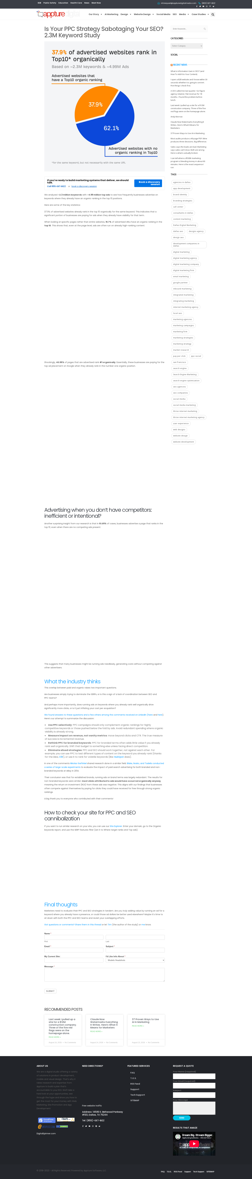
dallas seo (178, 231)
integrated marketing (183, 295)
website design (180, 435)
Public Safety (49, 3)
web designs (179, 429)
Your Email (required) (184, 1081)
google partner (180, 282)
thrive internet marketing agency (188, 417)
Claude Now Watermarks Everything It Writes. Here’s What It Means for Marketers (104, 1023)
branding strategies (182, 200)
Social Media (163, 14)
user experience (181, 423)
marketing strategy (182, 344)
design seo (178, 237)
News (86, 3)
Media (182, 14)
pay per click (179, 356)
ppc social (196, 356)
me (143, 924)
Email (47, 946)
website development (183, 442)
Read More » (55, 1037)
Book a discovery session (149, 183)
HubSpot (119, 757)
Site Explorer (116, 826)
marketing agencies (182, 319)
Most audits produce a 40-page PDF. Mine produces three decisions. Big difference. (189, 140)
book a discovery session (84, 186)
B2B (39, 3)
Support (134, 1089)
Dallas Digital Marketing (184, 225)
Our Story (94, 14)
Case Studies (199, 14)
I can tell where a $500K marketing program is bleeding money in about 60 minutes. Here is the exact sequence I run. (188, 163)
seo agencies (179, 386)
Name (47, 933)
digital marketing (181, 252)
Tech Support (137, 1094)
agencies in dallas (181, 182)
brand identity (180, 194)
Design (124, 14)
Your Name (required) (184, 1071)
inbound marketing (182, 288)
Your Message (180, 1100)
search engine (180, 368)
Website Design (142, 14)
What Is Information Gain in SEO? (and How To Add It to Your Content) (187, 73)
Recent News (180, 64)
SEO (175, 14)
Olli (61, 757)
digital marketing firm (183, 270)
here (150, 714)
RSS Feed (135, 1083)
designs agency (196, 231)
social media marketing (184, 405)
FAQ (132, 1072)
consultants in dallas (183, 213)
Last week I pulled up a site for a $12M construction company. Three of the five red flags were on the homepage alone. (63, 1026)
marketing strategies (183, 337)
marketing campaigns (183, 325)
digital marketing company (186, 264)
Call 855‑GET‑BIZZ (56, 186)
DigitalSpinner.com (46, 1133)
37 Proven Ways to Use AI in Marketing (145, 1021)
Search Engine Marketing (185, 374)
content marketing (182, 219)
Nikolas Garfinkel (78, 763)
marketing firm (180, 331)
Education (63, 3)
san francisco (179, 362)
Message (49, 966)
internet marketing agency (185, 307)
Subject (110, 946)
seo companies (180, 393)
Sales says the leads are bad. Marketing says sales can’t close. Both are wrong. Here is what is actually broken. (188, 149)
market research (181, 350)
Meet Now (96, 3)
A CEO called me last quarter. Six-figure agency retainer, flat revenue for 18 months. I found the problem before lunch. (188, 95)
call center (178, 207)
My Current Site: (52, 956)
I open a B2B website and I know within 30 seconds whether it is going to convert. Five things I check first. (189, 82)
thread (97, 924)
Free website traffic (92, 1105)
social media (179, 399)
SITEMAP (134, 1100)
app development (181, 188)
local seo (177, 313)
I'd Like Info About (115, 956)
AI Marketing (111, 14)
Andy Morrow (176, 116)
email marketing (181, 276)
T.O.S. (133, 1078)
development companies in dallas (186, 244)
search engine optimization (186, 380)
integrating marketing (183, 301)
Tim (110, 924)
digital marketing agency (185, 258)
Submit (50, 991)
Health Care (76, 3)
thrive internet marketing (185, 411)
